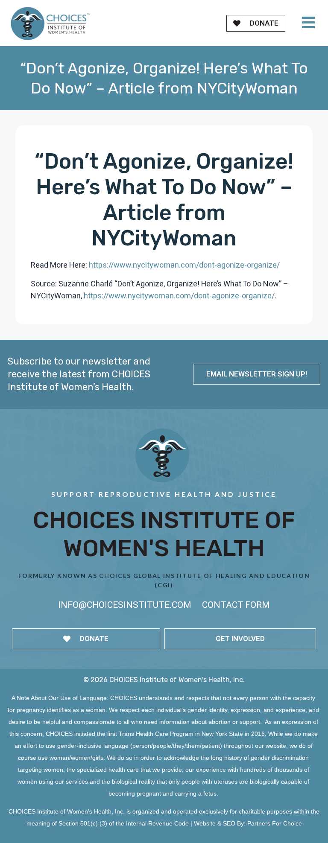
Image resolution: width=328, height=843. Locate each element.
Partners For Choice (274, 823)
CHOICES (123, 697)
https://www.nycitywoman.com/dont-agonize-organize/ (184, 265)
